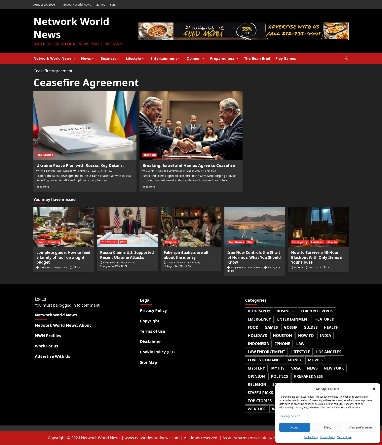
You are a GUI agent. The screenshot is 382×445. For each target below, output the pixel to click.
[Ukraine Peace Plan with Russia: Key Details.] (84, 125)
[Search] (346, 58)
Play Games (285, 58)
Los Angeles (328, 351)
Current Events (317, 311)
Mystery (256, 368)
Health (331, 327)
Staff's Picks (260, 392)
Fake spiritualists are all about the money (186, 255)
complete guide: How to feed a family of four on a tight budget (63, 257)
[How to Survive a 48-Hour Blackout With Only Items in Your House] (318, 227)
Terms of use (344, 437)
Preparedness (222, 58)
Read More (42, 186)
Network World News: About (63, 325)
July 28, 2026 (274, 267)
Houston (282, 335)
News (86, 58)
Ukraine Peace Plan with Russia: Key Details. (80, 165)
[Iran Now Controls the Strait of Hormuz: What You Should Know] (254, 227)
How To (332, 242)
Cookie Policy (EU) (157, 352)
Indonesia (258, 343)
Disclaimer (150, 341)
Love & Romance (265, 360)
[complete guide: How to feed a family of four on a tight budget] (63, 227)
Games (100, 4)
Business (108, 58)
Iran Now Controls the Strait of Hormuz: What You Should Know (254, 257)
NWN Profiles (48, 335)
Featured (317, 242)
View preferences (360, 427)
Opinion (194, 58)
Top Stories (45, 155)
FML (112, 4)
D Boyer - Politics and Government (164, 170)
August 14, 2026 (111, 266)
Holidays (257, 335)
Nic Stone (299, 267)
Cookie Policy (311, 437)
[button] (374, 389)
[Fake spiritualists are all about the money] (191, 227)
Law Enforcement (266, 351)
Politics (279, 376)
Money (295, 360)
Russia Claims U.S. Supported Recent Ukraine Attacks (127, 255)
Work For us (46, 346)
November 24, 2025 (86, 170)
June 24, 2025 (193, 170)
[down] (73, 59)
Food (41, 242)
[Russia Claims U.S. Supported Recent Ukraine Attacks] (127, 227)
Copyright (150, 321)
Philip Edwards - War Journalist (56, 170)
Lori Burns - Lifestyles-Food (54, 267)
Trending (150, 155)
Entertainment (163, 58)
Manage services (290, 416)
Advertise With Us (52, 356)
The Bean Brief (257, 58)
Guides (311, 327)
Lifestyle (133, 58)
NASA (295, 368)
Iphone (282, 343)
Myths (277, 368)
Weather (257, 409)
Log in (40, 298)
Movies (315, 360)
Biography (259, 311)
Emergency (300, 242)
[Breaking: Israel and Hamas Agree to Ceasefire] (191, 125)
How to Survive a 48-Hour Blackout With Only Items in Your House (317, 257)
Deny (327, 427)
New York (334, 368)
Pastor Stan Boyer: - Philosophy (183, 262)
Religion (170, 242)
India (325, 335)
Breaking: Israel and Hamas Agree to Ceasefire (188, 165)
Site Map (148, 362)
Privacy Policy (327, 437)
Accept (294, 427)
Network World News (77, 4)
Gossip (290, 327)
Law (300, 343)
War (123, 242)
